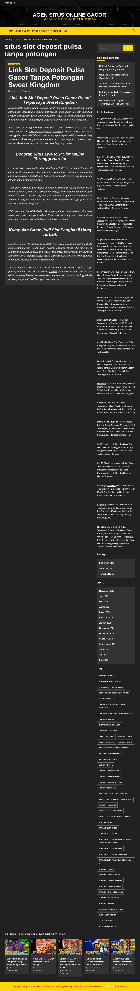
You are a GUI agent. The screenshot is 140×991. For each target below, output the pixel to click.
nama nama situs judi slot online (113, 793)
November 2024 (107, 633)
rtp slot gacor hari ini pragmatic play (115, 799)
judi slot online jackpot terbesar (113, 748)
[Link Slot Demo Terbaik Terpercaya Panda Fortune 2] (96, 947)
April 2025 (104, 607)
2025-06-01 (39, 970)
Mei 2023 (103, 660)
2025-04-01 (119, 970)
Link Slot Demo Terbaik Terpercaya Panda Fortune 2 (115, 93)
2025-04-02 (92, 970)
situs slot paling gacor (109, 898)
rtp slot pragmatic (107, 805)
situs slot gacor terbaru (110, 886)
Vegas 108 (102, 239)
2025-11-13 (13, 970)
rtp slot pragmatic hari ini (110, 811)
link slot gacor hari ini (109, 771)
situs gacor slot (106, 822)
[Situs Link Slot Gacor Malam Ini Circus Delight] (43, 947)
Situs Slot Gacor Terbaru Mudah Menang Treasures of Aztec (114, 85)
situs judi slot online (108, 834)
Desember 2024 (106, 628)
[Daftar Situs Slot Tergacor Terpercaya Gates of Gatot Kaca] (123, 947)
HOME (10, 31)
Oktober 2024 (106, 638)
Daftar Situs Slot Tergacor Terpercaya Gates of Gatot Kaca (114, 102)
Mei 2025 (103, 601)
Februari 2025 (106, 617)
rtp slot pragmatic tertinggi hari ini (114, 816)
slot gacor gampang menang (46, 131)
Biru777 (101, 463)
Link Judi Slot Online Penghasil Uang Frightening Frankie (113, 68)
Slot (105, 160)
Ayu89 (100, 342)
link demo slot (16, 91)
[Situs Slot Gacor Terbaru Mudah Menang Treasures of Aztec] (70, 947)
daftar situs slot (106, 719)
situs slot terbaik (106, 903)
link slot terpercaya (107, 788)
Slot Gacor (108, 300)
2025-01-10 (28, 91)
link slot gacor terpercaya (110, 782)
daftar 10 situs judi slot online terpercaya (112, 706)
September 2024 (107, 644)
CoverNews (109, 986)
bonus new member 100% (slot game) (114, 693)
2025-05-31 (66, 973)
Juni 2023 (103, 654)
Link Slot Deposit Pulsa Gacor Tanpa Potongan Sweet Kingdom (46, 77)
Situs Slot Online (119, 118)
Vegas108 (102, 504)
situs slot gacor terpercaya (111, 892)
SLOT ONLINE (22, 31)
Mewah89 (101, 383)
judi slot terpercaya (108, 759)
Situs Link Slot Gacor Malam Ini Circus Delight (113, 76)
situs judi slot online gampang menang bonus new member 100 (115, 841)
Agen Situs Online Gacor (69, 15)
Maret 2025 (105, 612)
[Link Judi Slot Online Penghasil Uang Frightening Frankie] (17, 947)
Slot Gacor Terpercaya (111, 198)
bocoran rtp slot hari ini (110, 681)
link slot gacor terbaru (109, 776)
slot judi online (106, 920)
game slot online (125, 736)
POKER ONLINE (40, 31)
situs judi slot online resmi (110, 848)
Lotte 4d (101, 361)
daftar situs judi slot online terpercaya (116, 713)
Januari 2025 (105, 623)
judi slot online (125, 742)
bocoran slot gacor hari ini (111, 687)
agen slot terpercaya (108, 676)
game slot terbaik (106, 742)
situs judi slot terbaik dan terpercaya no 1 (115, 861)
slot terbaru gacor (107, 926)
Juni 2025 (103, 596)
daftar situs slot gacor (109, 725)
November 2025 (107, 591)
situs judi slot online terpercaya (113, 854)
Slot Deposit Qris (127, 272)
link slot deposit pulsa (80, 107)
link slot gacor (106, 765)
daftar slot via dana (108, 730)
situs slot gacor (106, 869)
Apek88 (53, 271)
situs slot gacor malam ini (110, 880)
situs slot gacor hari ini (109, 875)
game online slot (106, 736)
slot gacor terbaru (107, 915)
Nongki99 (101, 527)
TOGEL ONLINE (59, 31)
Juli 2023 (103, 649)
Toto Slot (111, 485)
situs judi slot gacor (108, 828)
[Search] (133, 30)
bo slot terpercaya (107, 698)
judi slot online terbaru (109, 753)
